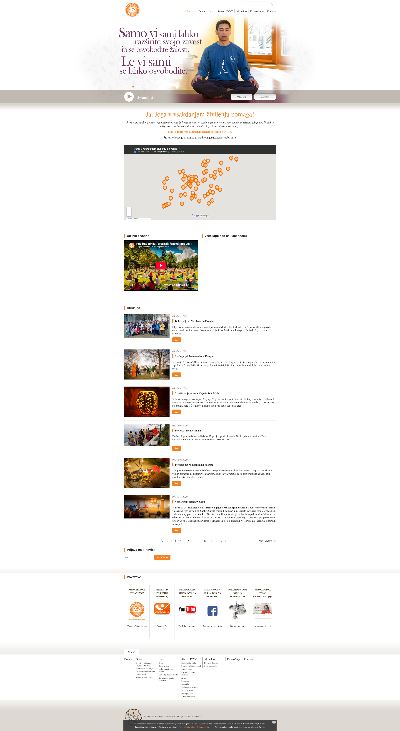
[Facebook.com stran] (212, 621)
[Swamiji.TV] (162, 621)
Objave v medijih (210, 666)
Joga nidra (185, 684)
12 (205, 540)
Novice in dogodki (211, 663)
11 (199, 540)
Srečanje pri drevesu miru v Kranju (194, 356)
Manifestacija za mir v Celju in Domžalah (197, 393)
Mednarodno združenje (144, 668)
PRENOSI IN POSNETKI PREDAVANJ (162, 593)
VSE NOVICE (265, 541)
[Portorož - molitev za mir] (147, 444)
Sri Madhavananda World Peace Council (145, 672)
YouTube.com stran (187, 626)
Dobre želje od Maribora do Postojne (194, 321)
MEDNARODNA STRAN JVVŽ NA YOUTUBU (187, 593)
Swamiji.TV (162, 626)
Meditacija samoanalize (189, 687)
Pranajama (185, 681)
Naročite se (162, 557)
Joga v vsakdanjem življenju (132, 11)
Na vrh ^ (131, 652)
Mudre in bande (187, 690)
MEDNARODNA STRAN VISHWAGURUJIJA (262, 593)
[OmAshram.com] (237, 621)
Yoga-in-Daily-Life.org (137, 626)
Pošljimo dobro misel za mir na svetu (194, 464)
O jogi (161, 663)
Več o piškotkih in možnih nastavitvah (194, 727)
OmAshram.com (237, 626)
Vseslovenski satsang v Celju (190, 501)
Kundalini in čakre (188, 696)
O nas (201, 11)
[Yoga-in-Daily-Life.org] (137, 621)
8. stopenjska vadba (188, 663)
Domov (190, 11)
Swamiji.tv (146, 97)
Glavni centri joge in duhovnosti (166, 679)
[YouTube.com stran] (187, 621)
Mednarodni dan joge (144, 677)
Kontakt (271, 11)
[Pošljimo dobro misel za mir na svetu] (147, 487)
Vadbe (241, 96)
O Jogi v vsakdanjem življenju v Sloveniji (143, 664)
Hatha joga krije (187, 693)
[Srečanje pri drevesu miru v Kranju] (147, 378)
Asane (183, 678)
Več (176, 339)
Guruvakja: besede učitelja (168, 674)
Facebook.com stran (212, 626)
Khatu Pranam (186, 669)
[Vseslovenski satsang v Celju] (147, 517)
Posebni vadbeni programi (191, 666)
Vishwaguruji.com (263, 626)
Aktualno (241, 11)
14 (216, 540)
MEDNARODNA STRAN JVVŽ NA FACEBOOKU (212, 593)
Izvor (211, 11)
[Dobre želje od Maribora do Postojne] (147, 337)
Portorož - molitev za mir (188, 430)
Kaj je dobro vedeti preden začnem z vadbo (194, 131)
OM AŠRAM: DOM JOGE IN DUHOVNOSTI (237, 593)
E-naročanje (257, 11)
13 (211, 540)
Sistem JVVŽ (225, 11)
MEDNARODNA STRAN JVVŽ (137, 593)
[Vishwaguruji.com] (262, 621)
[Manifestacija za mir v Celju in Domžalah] (147, 415)
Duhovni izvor (164, 666)
